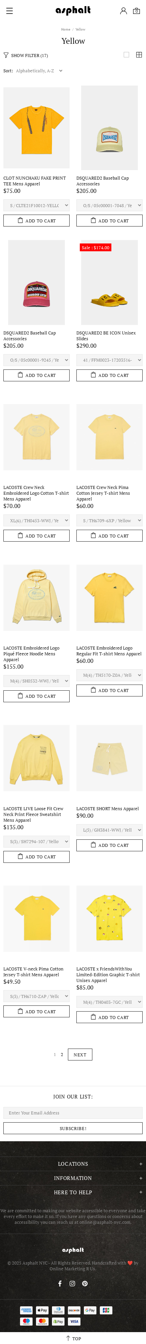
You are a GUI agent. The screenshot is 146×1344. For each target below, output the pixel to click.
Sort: (8, 71)
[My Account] (123, 10)
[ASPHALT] (73, 11)
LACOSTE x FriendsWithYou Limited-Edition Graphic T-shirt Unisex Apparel (108, 974)
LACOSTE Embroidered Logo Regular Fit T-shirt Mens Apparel (109, 651)
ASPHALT (73, 1250)
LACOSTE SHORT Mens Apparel (107, 809)
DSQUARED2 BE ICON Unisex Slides (106, 336)
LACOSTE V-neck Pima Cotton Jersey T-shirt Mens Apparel (33, 972)
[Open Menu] (9, 10)
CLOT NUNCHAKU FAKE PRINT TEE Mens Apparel (34, 181)
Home (65, 29)
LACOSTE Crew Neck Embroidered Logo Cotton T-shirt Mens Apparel (36, 493)
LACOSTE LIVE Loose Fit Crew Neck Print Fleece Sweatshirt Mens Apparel (33, 814)
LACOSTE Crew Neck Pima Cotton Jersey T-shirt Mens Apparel (103, 493)
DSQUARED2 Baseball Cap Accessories (102, 181)
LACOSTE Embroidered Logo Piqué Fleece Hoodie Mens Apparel (31, 653)
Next (80, 1055)
